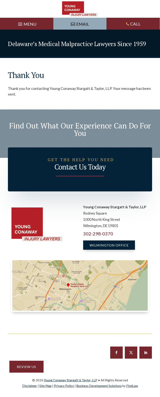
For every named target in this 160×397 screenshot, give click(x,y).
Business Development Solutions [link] (99, 386)
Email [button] (82, 23)
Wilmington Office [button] (109, 245)
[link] (80, 9)
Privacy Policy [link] (64, 386)
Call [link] (135, 23)
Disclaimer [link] (29, 386)
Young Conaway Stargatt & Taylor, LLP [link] (70, 380)
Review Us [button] (26, 367)
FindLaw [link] (132, 386)
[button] (26, 23)
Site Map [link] (45, 386)
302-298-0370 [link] (98, 233)
